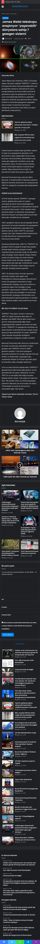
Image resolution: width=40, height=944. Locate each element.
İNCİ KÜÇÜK (8, 38)
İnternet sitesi (6, 615)
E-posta (5, 607)
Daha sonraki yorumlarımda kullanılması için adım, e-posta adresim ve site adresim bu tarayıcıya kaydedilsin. (19, 626)
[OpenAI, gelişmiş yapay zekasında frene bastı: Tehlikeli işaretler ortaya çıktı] (7, 125)
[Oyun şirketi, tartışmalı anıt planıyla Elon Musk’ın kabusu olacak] (10, 544)
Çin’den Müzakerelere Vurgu (25, 733)
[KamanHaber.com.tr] (20, 6)
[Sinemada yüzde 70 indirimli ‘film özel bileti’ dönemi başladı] (7, 745)
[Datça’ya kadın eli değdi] (7, 672)
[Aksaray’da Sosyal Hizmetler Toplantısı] (7, 801)
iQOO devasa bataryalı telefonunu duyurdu (29, 552)
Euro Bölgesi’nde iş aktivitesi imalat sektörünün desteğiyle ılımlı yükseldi (26, 725)
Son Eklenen (20, 644)
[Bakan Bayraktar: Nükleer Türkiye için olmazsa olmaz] (7, 840)
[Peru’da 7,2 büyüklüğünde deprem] (7, 819)
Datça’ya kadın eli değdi (24, 670)
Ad (3, 599)
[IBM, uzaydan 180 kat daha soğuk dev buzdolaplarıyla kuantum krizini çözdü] (7, 137)
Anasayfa (6, 13)
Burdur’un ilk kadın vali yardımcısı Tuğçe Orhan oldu (26, 808)
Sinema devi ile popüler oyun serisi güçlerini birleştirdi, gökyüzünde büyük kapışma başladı (29, 505)
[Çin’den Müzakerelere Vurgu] (7, 735)
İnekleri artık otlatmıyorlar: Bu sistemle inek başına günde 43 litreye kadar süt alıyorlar (26, 652)
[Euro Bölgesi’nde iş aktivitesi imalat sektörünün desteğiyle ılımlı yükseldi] (7, 726)
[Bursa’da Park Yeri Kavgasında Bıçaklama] (7, 791)
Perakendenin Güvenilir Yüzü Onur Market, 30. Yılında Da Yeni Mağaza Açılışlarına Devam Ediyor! (25, 682)
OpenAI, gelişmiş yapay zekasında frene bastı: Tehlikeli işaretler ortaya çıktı (26, 125)
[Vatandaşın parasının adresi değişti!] (7, 773)
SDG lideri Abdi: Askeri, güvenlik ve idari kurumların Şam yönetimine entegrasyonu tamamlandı (25, 694)
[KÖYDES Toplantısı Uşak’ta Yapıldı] (7, 764)
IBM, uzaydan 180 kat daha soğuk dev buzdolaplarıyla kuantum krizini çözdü (24, 137)
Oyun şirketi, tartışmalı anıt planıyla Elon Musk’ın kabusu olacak (10, 553)
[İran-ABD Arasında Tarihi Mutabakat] (7, 663)
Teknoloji (13, 13)
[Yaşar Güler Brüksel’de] (7, 782)
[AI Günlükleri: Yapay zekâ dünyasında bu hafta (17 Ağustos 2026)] (29, 521)
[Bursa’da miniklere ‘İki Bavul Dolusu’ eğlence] (7, 755)
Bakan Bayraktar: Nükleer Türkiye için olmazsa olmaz (25, 839)
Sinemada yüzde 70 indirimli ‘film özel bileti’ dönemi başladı (25, 744)
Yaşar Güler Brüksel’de (23, 779)
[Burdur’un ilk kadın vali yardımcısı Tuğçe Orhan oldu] (7, 810)
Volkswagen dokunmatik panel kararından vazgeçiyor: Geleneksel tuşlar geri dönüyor (10, 506)
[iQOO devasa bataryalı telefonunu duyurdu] (29, 544)
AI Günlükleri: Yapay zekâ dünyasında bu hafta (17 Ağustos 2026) (28, 531)
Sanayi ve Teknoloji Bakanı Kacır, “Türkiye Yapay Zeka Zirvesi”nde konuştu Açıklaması (10, 520)
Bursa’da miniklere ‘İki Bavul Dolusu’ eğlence (25, 753)
